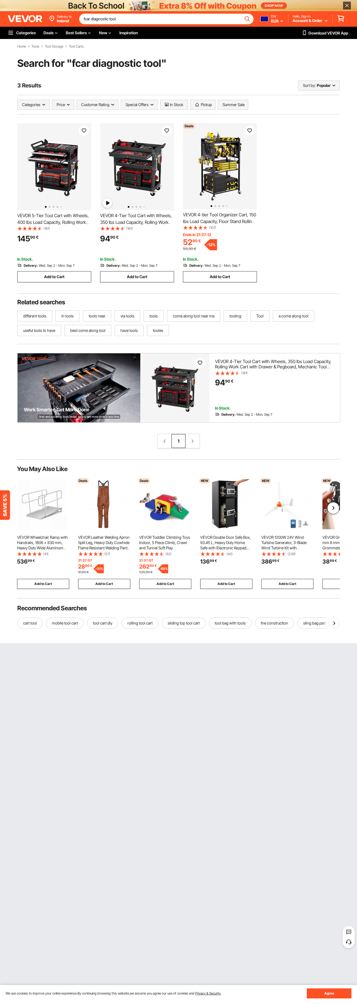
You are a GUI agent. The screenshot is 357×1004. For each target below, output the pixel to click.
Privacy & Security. (208, 993)
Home (21, 46)
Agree (329, 993)
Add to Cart (54, 276)
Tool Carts (76, 46)
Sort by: (309, 85)
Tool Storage (54, 46)
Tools (35, 46)
